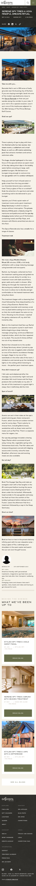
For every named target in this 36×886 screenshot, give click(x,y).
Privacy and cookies (25, 833)
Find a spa (5, 809)
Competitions (22, 820)
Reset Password (7, 837)
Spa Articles (22, 809)
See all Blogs (18, 782)
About (4, 824)
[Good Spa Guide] (7, 3)
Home (3, 7)
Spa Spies (21, 817)
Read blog (18, 658)
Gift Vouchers (7, 813)
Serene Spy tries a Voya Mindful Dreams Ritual (20, 7)
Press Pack (6, 858)
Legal (20, 837)
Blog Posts (22, 813)
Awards (4, 820)
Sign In (4, 833)
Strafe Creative (12, 879)
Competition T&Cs (24, 841)
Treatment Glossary (9, 854)
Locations (5, 817)
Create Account (7, 841)
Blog (8, 7)
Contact (5, 850)
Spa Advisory (6, 861)
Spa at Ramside (10, 99)
